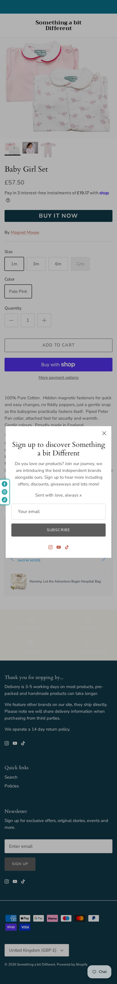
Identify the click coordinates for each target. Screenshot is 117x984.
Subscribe (58, 530)
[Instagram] (50, 547)
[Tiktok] (67, 547)
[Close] (104, 433)
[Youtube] (59, 547)
